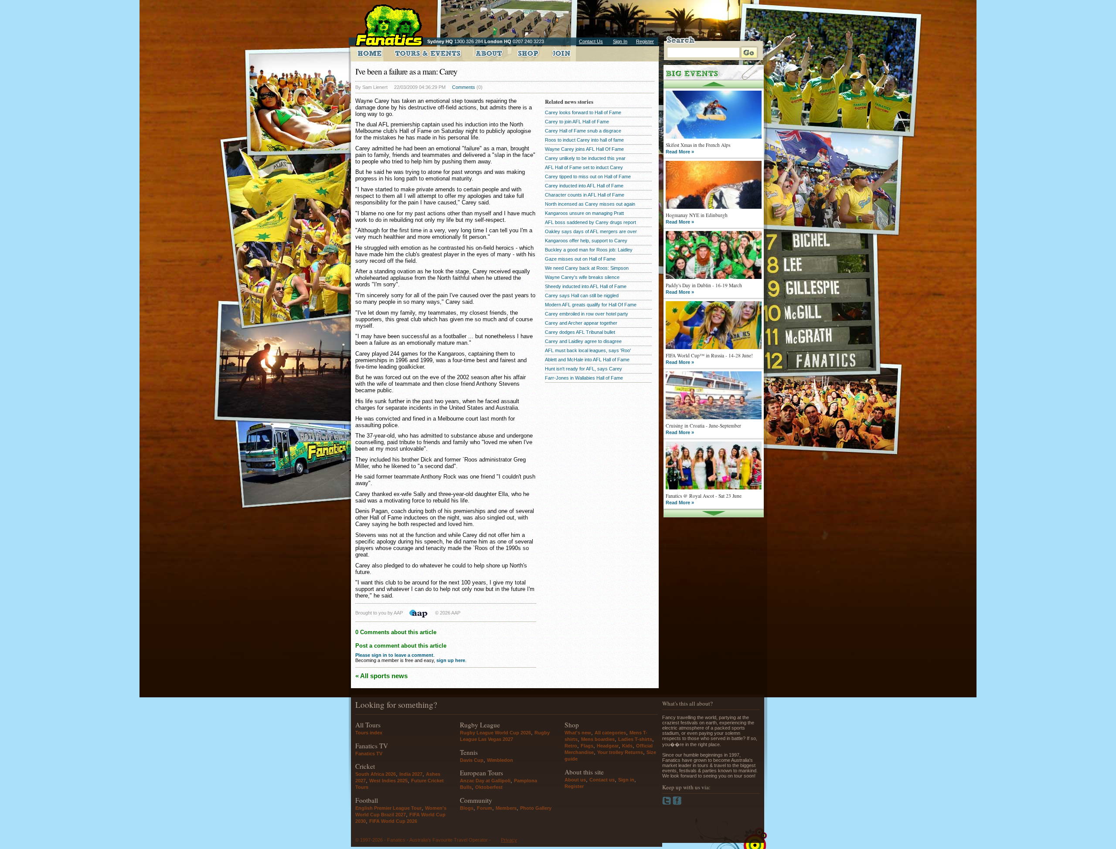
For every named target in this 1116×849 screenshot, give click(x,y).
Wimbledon (500, 760)
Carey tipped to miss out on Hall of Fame (588, 176)
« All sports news (381, 675)
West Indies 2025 (388, 780)
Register (645, 41)
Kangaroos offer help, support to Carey (586, 240)
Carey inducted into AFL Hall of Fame (584, 185)
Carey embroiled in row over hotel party (586, 313)
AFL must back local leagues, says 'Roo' (588, 350)
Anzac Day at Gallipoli (485, 780)
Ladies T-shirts (635, 739)
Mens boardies (598, 739)
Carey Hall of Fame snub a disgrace (583, 130)
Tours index (368, 732)
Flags (587, 745)
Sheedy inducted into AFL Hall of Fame (585, 286)
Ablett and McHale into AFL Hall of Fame (587, 359)
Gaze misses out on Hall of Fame (580, 258)
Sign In (620, 41)
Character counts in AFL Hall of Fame (584, 194)
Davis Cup (471, 760)
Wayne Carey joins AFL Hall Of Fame (584, 149)
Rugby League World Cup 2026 (495, 732)
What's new (578, 732)
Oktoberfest (489, 787)
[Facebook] (677, 803)
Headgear (608, 745)
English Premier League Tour (388, 808)
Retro (571, 745)
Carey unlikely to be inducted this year (585, 158)
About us (575, 779)
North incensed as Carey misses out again (590, 204)
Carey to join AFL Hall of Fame (577, 121)
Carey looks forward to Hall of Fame (583, 112)
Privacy (509, 839)
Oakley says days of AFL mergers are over (591, 231)
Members (506, 808)
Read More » (680, 151)
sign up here (450, 660)
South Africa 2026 (375, 774)
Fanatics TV (368, 753)
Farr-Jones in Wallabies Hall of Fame (584, 377)
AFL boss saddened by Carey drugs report (590, 222)
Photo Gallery (535, 808)
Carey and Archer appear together (581, 323)
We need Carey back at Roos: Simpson (587, 268)
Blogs (466, 808)
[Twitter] (667, 803)
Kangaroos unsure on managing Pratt (584, 213)
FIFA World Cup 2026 (393, 821)
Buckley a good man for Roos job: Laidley (589, 249)
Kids (627, 745)
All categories (610, 732)
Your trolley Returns (620, 752)
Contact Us (591, 41)
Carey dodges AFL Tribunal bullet (580, 332)
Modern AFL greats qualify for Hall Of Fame (590, 304)
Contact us (602, 779)
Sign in (626, 779)
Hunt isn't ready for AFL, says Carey (583, 368)
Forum (484, 808)
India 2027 (410, 774)
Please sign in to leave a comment (394, 655)
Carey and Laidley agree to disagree (583, 341)
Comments (463, 87)
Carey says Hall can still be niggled (582, 295)
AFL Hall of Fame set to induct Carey (584, 167)
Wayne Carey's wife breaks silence (582, 277)
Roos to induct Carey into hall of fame (584, 140)
